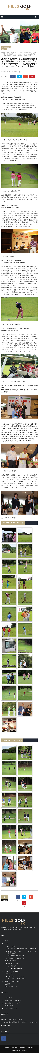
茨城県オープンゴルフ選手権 (16, 958)
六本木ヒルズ (7, 1047)
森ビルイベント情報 (10, 961)
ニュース (4, 49)
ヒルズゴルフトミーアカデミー (16, 976)
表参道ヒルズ (23, 1047)
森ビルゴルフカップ (13, 963)
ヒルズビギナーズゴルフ (11, 971)
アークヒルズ (31, 1047)
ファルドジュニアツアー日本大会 (17, 979)
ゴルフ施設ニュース (6, 47)
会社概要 (7, 984)
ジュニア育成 (8, 973)
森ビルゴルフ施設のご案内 (12, 981)
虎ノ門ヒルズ (15, 1047)
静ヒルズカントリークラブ (12, 1003)
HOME (6, 941)
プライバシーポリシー (11, 986)
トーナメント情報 (10, 946)
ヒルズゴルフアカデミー (11, 1008)
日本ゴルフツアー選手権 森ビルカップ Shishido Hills (22, 948)
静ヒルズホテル (9, 1006)
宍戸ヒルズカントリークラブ (13, 1000)
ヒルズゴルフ (8, 998)
